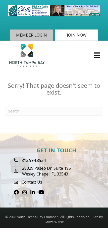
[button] (31, 35)
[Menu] (97, 55)
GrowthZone (54, 221)
